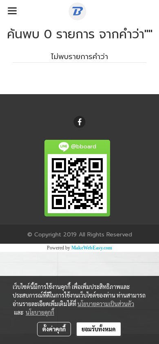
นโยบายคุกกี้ (40, 312)
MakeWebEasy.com (91, 248)
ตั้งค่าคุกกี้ (54, 329)
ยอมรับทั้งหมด (99, 329)
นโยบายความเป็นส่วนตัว (105, 303)
